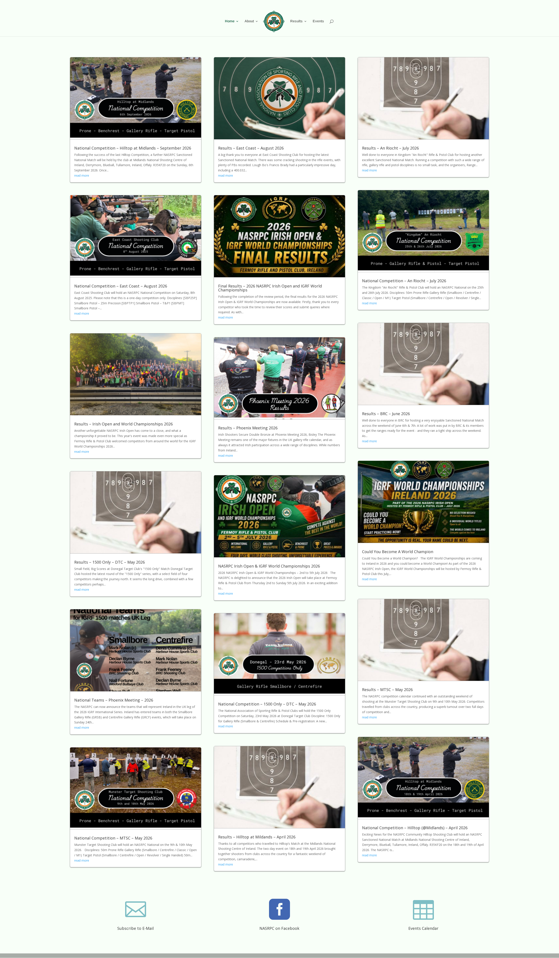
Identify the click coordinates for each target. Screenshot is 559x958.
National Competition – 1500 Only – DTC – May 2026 (267, 704)
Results (296, 21)
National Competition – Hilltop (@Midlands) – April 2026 (415, 827)
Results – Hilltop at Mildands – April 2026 (256, 837)
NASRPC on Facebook (279, 928)
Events (318, 21)
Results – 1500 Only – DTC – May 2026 (109, 562)
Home (230, 21)
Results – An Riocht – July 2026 (390, 148)
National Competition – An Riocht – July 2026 (404, 280)
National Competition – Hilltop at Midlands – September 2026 (132, 148)
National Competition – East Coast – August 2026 (120, 286)
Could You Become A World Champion (397, 551)
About (249, 21)
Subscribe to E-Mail (135, 928)
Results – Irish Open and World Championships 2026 (123, 424)
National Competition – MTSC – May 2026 (113, 838)
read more (81, 175)
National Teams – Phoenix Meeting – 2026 (113, 700)
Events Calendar (423, 928)
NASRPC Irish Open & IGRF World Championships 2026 (269, 566)
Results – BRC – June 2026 (386, 413)
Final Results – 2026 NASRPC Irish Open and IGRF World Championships (270, 288)
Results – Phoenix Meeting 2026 (248, 427)
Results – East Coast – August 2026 (251, 148)
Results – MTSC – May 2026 (387, 689)
